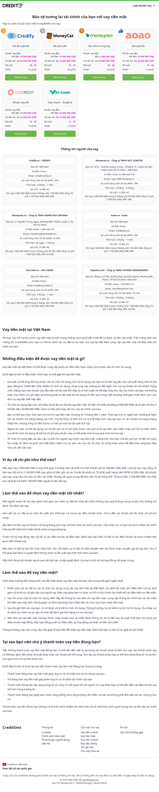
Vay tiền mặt (88, 736)
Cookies (46, 732)
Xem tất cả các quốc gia (17, 768)
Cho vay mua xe (90, 751)
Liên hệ (46, 743)
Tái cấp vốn (87, 747)
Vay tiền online (89, 732)
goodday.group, (91, 779)
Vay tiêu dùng (89, 743)
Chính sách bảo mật (53, 736)
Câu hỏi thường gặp (131, 732)
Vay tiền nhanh (89, 739)
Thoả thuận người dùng (56, 739)
